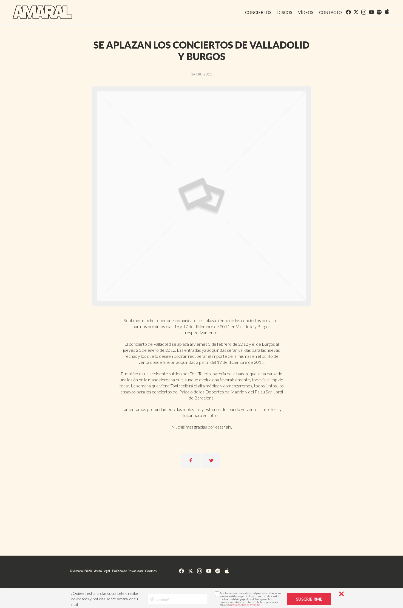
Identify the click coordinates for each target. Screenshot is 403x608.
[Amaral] (38, 11)
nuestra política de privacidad (244, 604)
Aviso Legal (102, 571)
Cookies (151, 571)
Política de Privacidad (127, 571)
